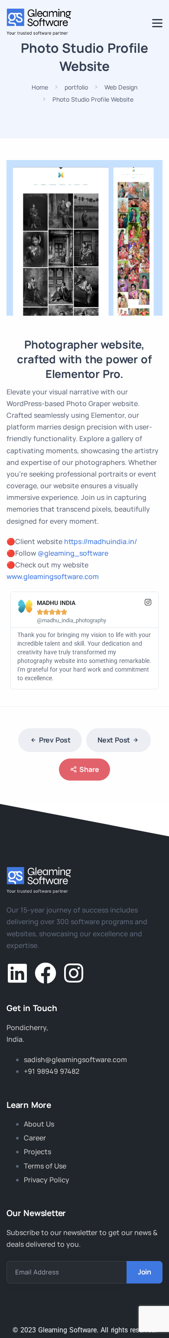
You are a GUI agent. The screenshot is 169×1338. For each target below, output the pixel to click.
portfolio (76, 87)
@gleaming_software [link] (73, 553)
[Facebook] (45, 973)
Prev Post (55, 740)
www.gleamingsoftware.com (52, 576)
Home (40, 87)
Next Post (114, 740)
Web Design (120, 87)
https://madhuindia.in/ (100, 541)
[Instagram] (73, 973)
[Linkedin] (17, 973)
